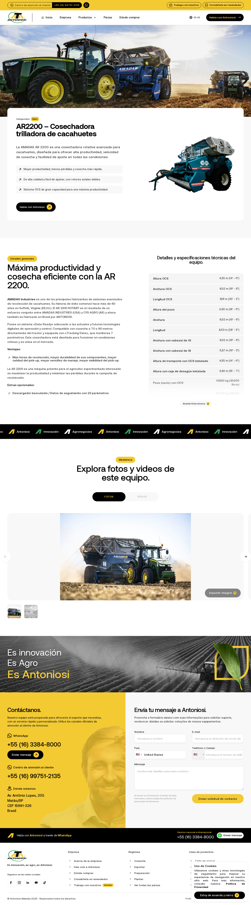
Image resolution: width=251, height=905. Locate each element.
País (137, 748)
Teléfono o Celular (203, 748)
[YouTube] (36, 882)
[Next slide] (245, 556)
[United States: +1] (198, 754)
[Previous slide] (5, 556)
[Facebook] (10, 882)
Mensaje (139, 764)
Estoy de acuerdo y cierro (216, 895)
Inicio (49, 17)
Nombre (139, 731)
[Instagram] (19, 882)
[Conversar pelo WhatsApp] (86, 5)
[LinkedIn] (27, 882)
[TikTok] (44, 882)
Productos (85, 17)
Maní (34, 119)
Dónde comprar (129, 17)
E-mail (196, 731)
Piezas (108, 17)
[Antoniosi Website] (16, 17)
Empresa (65, 17)
